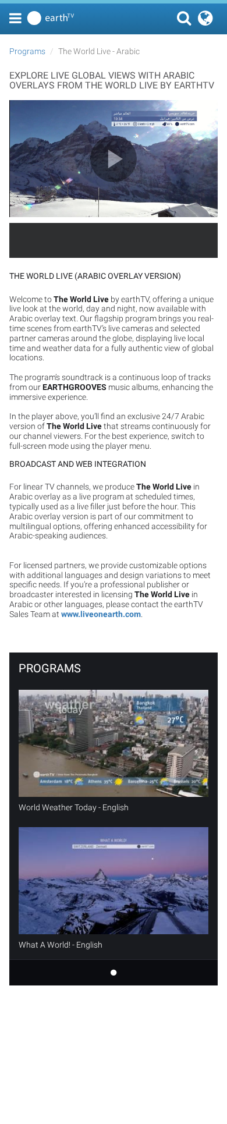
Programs (27, 51)
